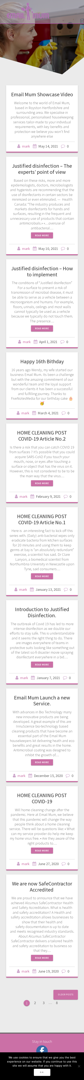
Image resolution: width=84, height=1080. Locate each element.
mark (26, 146)
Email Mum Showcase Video (42, 94)
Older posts (65, 994)
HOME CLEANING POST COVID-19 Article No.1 (42, 519)
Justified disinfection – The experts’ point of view (42, 168)
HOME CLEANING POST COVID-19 (42, 798)
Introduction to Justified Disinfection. (42, 612)
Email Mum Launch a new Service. (42, 700)
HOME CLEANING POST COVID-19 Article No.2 (42, 435)
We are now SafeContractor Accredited (42, 886)
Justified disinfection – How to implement (42, 271)
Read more (42, 235)
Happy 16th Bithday (42, 361)
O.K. (42, 1072)
